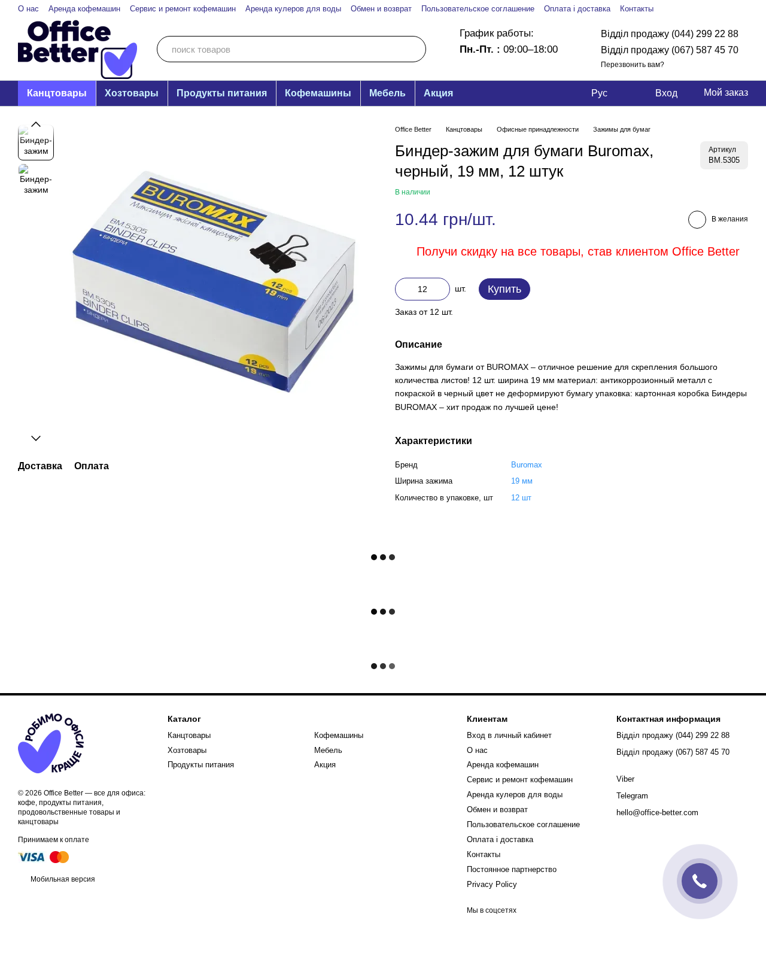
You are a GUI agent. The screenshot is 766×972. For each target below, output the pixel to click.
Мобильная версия (62, 879)
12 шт (521, 497)
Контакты (636, 8)
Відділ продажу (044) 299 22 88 (669, 34)
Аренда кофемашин (84, 8)
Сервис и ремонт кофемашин (183, 8)
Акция (438, 93)
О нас (28, 8)
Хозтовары (132, 93)
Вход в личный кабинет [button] (509, 735)
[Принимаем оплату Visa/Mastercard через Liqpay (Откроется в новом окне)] (44, 856)
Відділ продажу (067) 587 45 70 (669, 50)
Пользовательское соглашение (477, 8)
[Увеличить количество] (441, 289)
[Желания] (637, 93)
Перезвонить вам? (632, 64)
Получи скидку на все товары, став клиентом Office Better (578, 251)
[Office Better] (51, 743)
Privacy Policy (492, 884)
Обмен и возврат (381, 8)
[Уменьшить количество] (404, 289)
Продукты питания (222, 93)
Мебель (387, 93)
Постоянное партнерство (512, 869)
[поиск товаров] (413, 49)
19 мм (522, 480)
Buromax (526, 464)
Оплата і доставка (577, 8)
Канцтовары (57, 93)
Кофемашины (318, 93)
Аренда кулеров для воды (293, 8)
